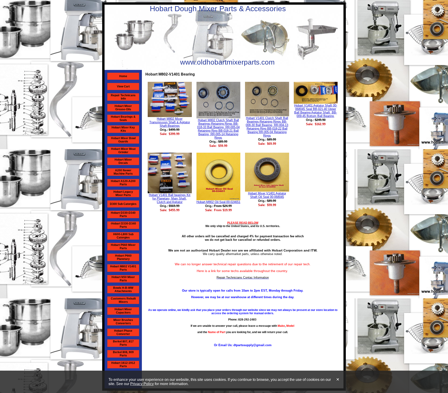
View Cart (123, 86)
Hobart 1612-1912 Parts (123, 364)
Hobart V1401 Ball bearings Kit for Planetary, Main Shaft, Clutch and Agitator (169, 198)
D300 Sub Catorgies (123, 204)
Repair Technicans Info (123, 97)
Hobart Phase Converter (123, 332)
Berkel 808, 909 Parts (123, 354)
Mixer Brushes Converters (123, 321)
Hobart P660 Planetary (123, 257)
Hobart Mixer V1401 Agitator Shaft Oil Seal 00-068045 (267, 195)
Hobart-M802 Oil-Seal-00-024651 (218, 202)
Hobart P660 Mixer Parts (123, 246)
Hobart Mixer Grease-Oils (123, 107)
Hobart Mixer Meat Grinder (123, 150)
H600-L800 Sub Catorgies (123, 236)
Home (123, 76)
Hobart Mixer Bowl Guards (123, 140)
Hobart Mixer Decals (123, 161)
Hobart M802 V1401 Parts (123, 268)
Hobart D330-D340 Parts (123, 214)
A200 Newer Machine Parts (123, 172)
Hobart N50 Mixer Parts (123, 279)
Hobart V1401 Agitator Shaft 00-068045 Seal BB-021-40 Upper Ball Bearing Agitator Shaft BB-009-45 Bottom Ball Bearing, (315, 111)
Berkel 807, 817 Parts (123, 343)
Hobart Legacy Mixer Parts (123, 193)
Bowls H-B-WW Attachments (123, 289)
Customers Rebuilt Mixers (123, 300)
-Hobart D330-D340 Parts (123, 225)
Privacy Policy (142, 384)
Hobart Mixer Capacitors (123, 311)
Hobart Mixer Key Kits (123, 129)
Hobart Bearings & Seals (123, 118)
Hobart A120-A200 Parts (123, 182)
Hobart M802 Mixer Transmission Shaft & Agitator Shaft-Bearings (169, 122)
